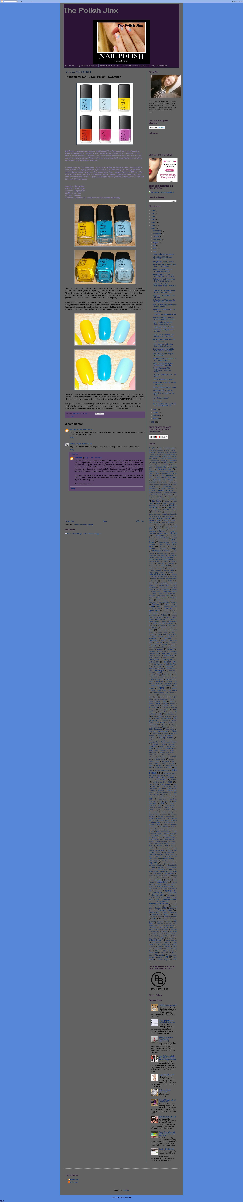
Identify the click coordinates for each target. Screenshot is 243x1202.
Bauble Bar (153, 482)
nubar (169, 795)
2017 (153, 213)
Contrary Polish (154, 561)
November (157, 234)
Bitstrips (167, 501)
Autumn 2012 (161, 467)
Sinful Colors (167, 875)
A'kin (160, 448)
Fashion (164, 615)
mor (173, 761)
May (155, 251)
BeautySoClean (153, 488)
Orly (159, 805)
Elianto (151, 598)
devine (163, 581)
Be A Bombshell (156, 484)
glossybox (155, 645)
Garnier (151, 634)
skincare (158, 880)
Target (160, 916)
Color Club (164, 555)
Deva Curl (154, 581)
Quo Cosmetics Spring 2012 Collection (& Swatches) (163, 350)
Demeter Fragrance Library (159, 576)
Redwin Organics (161, 841)
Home (105, 521)
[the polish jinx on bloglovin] (157, 128)
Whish (157, 951)
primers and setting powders (166, 831)
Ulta (162, 938)
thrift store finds (166, 927)
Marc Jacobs (153, 742)
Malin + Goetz (153, 740)
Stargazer (158, 897)
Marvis (164, 744)
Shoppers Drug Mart (169, 871)
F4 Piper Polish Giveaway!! (164, 1091)
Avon (150, 473)
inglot (159, 673)
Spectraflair (158, 891)
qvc (161, 837)
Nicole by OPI (172, 788)
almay (153, 454)
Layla (170, 712)
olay (171, 801)
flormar (172, 619)
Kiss (161, 697)
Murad (171, 763)
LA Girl (172, 703)
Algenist (152, 452)
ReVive (151, 846)
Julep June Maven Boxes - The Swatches (164, 310)
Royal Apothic (170, 854)
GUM (152, 649)
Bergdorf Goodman (155, 492)
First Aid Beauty (161, 619)
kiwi (170, 697)
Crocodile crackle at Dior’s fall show (164, 375)
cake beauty (153, 522)
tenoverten (168, 921)
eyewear (166, 611)
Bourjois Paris (156, 512)
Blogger (126, 1190)
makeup (152, 738)
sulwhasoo (158, 906)
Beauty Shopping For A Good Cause (167, 1101)
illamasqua (159, 670)
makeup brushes (166, 738)
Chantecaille (159, 536)
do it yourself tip (161, 583)
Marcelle (156, 744)
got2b (173, 645)
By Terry (166, 520)
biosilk (157, 499)
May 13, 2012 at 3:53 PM (85, 430)
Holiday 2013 (154, 662)
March (156, 412)
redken (151, 841)
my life (158, 765)
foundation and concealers (163, 623)
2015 (153, 219)
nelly (156, 784)
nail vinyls (160, 775)
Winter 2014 (159, 955)
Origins (151, 805)
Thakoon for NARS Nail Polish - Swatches (164, 383)
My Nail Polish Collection (87, 66)
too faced (173, 931)
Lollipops (174, 725)
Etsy (159, 606)
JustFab (153, 690)
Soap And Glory (169, 884)
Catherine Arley (162, 529)
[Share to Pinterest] (103, 414)
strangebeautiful (163, 901)
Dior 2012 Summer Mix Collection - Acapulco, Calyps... (162, 370)
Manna (172, 740)
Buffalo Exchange (154, 514)
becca (163, 488)
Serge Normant (172, 867)
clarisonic (162, 549)
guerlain (162, 647)
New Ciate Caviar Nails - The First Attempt (164, 296)
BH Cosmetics (168, 494)
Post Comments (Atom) (84, 525)
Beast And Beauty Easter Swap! (164, 387)
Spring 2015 (157, 895)
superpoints (155, 914)
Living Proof (153, 725)
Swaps (165, 914)
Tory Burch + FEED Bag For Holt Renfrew (163, 354)
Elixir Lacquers (161, 598)
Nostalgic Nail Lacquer (164, 792)
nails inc (151, 780)
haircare (160, 649)
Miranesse (171, 755)
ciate (160, 544)
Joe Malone (158, 683)
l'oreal (157, 703)
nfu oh (161, 788)
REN (150, 843)
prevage (151, 831)
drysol (161, 593)
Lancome (153, 707)
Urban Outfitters (171, 940)
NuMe (161, 797)
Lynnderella (163, 731)
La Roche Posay (154, 705)
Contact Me (70, 66)
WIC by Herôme (168, 951)
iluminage (172, 670)
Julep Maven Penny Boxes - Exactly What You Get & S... (163, 275)
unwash (171, 938)
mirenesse (152, 757)
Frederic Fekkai (172, 625)
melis (172, 750)
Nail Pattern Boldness (162, 770)
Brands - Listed (169, 512)
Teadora (172, 919)
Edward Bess (153, 596)
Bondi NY (166, 510)
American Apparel (154, 456)
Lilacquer (160, 716)
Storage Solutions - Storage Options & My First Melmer (164, 318)
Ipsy (166, 673)
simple (151, 875)
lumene (172, 727)
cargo (166, 527)
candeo (151, 525)
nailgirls (171, 777)
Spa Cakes (163, 888)
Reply (72, 437)
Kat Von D (173, 690)
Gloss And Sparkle (171, 642)
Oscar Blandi (170, 805)
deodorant (173, 576)
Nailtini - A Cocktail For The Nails (163, 394)
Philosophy (155, 822)
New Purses (157, 401)
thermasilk (152, 927)
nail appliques (158, 767)
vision (153, 946)
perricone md (160, 818)
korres (172, 701)
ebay (166, 593)
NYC (173, 797)
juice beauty (166, 685)
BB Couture (162, 482)
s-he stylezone (166, 856)
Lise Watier (160, 723)
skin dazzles (155, 878)
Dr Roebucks (165, 589)
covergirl (171, 564)
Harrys (158, 655)
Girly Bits (170, 636)
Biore (150, 499)
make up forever (165, 735)
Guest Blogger (172, 647)
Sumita (166, 906)
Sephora (153, 863)
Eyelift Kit (156, 608)
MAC (174, 731)
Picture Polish (154, 824)
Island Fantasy (155, 675)
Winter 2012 (165, 953)
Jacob (161, 677)
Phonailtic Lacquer (169, 822)
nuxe (167, 797)
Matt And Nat (170, 746)
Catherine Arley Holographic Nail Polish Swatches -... (164, 280)
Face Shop (166, 613)
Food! (164, 621)
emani (172, 600)
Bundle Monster (156, 516)
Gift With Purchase (170, 634)
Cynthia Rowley (172, 568)
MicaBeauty (152, 752)
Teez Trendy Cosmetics (156, 921)
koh (164, 701)
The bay (160, 923)
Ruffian (151, 856)
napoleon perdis (158, 782)
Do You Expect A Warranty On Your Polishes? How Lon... (164, 301)
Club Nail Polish (162, 553)
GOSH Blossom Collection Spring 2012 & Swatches (163, 345)
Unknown (78, 458)
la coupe (165, 703)
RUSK (158, 856)
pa (162, 810)
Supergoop (173, 912)
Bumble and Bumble (169, 514)
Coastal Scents (153, 555)
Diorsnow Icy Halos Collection (164, 314)
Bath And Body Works (163, 480)
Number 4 (154, 797)
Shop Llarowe (153, 871)
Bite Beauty (156, 501)
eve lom (166, 606)
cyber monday (160, 568)
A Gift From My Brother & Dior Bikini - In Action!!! (164, 265)
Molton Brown (154, 761)
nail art (168, 767)
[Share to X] (100, 414)
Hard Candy (166, 653)
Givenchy (167, 638)
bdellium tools (172, 482)
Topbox (154, 934)
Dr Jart (157, 589)
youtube (159, 957)
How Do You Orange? (161, 398)
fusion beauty (162, 632)
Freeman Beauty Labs (167, 628)
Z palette (159, 959)
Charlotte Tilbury (163, 538)
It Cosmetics (166, 675)
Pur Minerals (155, 835)
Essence (155, 604)
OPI (162, 803)
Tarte (153, 919)
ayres (157, 473)
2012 (153, 228)
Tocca (157, 929)
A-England (152, 448)
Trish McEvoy (155, 936)
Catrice (162, 531)
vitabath (159, 946)
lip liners (157, 718)
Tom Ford (174, 929)
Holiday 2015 (158, 664)
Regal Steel (171, 841)
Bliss (158, 503)
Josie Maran (155, 685)
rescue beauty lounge (161, 844)
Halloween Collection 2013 (157, 651)
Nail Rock (152, 775)
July (154, 246)
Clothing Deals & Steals (161, 551)
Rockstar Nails (163, 848)
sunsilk (165, 912)
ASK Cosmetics (168, 463)
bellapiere (152, 490)
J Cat (175, 675)
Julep (161, 687)
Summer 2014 (165, 910)
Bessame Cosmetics (170, 492)
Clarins (152, 549)
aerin (167, 450)
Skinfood (168, 880)
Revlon (159, 846)
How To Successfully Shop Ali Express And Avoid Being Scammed (167, 1058)
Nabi (150, 767)
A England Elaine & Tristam (163, 262)
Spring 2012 (171, 890)
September (157, 240)
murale (151, 765)
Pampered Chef (154, 814)
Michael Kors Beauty (167, 752)
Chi (159, 540)
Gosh (164, 645)
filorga (167, 617)
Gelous (159, 634)
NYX (150, 799)
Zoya (166, 959)
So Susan (158, 884)
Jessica (151, 681)
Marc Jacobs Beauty (169, 742)
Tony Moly (164, 931)
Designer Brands (171, 578)
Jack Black (154, 677)
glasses (163, 640)
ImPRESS (152, 673)
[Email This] (96, 414)
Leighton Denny (171, 714)
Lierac (153, 716)
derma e (153, 578)
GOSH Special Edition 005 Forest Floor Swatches (162, 323)
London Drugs (155, 727)
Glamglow (153, 640)
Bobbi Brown (171, 508)
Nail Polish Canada (169, 773)
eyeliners (168, 608)
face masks (153, 613)
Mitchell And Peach (163, 757)
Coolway (165, 561)
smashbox (162, 882)
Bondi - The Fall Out (166, 1149)
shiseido (161, 869)
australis (165, 465)
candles (159, 525)
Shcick (153, 869)
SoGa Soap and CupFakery (165, 886)
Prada (172, 826)
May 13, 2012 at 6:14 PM (93, 458)
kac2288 (73, 430)
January (156, 418)
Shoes (171, 869)
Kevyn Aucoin (169, 695)
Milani (163, 755)
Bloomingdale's (154, 505)
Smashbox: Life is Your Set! (163, 390)
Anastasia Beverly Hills (168, 458)
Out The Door (169, 807)
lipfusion (165, 720)
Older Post (140, 521)
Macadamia (156, 733)
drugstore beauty (170, 591)
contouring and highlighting (161, 559)
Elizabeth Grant (162, 600)
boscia (174, 510)
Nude (175, 795)
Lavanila (163, 712)
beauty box (166, 484)
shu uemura (169, 873)
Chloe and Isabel (164, 542)
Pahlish (168, 810)
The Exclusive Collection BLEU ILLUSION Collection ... (164, 359)
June (155, 248)
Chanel (173, 533)
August (156, 243)
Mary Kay (171, 744)
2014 (153, 222)
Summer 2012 (160, 908)
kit (165, 697)
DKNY (151, 583)
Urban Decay (155, 940)
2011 (153, 422)
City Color (162, 546)
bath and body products (167, 478)
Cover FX (160, 564)
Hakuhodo (170, 649)
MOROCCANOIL (154, 763)
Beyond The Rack (156, 494)
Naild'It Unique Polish (157, 777)
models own (159, 759)
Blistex (165, 503)
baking (157, 475)
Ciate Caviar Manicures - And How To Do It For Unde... (164, 291)
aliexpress (161, 452)
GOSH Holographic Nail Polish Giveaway (167, 1021)
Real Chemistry (154, 839)
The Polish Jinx (91, 10)
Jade (166, 677)
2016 (153, 216)
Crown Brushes (154, 566)
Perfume (151, 818)
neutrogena (167, 786)
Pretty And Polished (167, 829)
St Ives (170, 895)
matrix (161, 746)
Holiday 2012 (168, 660)
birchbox (173, 499)
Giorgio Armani (157, 636)
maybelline (169, 748)
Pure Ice (164, 835)
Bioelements (171, 497)
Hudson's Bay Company (156, 668)
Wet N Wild (158, 949)
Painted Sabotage (167, 812)
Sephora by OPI (168, 863)
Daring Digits (169, 570)
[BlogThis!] (98, 414)
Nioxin (153, 790)
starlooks (166, 897)
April (155, 409)
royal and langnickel (156, 854)
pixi (165, 824)
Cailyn (173, 520)
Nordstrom (161, 790)
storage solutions (170, 899)
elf (174, 596)
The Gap (169, 923)
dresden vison (155, 591)
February (156, 415)
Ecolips (172, 593)
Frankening (161, 625)
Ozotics (151, 810)
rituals (151, 848)
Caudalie (152, 533)
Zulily (175, 959)
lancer (172, 705)
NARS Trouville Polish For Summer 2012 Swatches (163, 364)
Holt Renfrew (171, 664)
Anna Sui (164, 461)
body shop (156, 510)
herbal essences (154, 657)
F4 (173, 611)
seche (172, 861)
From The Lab (162, 630)
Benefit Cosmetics (165, 490)
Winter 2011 (153, 953)
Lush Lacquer (170, 729)
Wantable (167, 946)
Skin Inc (164, 878)
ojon (165, 801)
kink (156, 697)
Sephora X (161, 867)
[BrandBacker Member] (158, 990)
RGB (166, 846)
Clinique (173, 549)
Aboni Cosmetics (169, 448)
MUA (163, 763)
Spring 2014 (172, 893)
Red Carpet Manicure (167, 839)
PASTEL (160, 816)
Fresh (151, 630)
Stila (157, 899)
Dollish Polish (164, 585)
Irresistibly (173, 673)
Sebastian (165, 861)
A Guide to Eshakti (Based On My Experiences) (166, 1039)
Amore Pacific (166, 456)
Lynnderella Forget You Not (163, 327)
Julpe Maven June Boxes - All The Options (164, 340)
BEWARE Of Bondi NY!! (167, 1117)
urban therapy (156, 942)
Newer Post (70, 521)
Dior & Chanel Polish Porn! (163, 379)
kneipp (172, 699)
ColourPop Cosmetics (165, 557)
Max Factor (159, 748)
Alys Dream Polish (169, 454)
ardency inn (155, 463)
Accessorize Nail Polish (156, 450)
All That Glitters (171, 452)
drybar (154, 593)
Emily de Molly (164, 602)
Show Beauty (157, 873)
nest (175, 784)
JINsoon (169, 681)
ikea (150, 670)
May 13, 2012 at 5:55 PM (84, 444)
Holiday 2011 (154, 660)
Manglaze (164, 740)
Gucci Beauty (153, 647)
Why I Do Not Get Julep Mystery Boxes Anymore (164, 306)
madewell (165, 733)
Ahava (173, 450)
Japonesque (173, 677)
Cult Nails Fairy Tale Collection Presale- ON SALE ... (164, 285)
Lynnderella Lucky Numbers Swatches (163, 331)
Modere (171, 759)
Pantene (164, 814)
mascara (152, 746)
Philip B (174, 820)
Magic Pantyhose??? (166, 1075)
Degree (174, 574)
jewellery (159, 681)
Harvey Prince (169, 655)
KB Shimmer (170, 692)
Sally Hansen (153, 861)
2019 (153, 210)
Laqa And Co (166, 707)
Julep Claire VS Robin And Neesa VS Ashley (162, 258)
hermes (165, 657)
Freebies (154, 628)
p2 (158, 810)
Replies (75, 454)
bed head (171, 488)
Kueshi (151, 703)
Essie (167, 604)
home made (157, 666)
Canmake (159, 527)
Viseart (174, 944)
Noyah (163, 795)
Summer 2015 (154, 912)
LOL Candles (164, 725)
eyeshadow (154, 610)
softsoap (151, 886)
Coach (172, 553)
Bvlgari (159, 520)
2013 (153, 225)
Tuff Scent (166, 936)
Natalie (72, 444)
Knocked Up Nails (154, 701)
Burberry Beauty (169, 516)
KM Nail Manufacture (161, 699)
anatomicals (155, 460)
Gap (172, 632)
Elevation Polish (164, 596)
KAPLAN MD (162, 690)
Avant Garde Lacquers (167, 471)
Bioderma (160, 497)
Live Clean (171, 722)
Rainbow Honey (169, 837)
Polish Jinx (74, 1179)
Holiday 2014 (170, 662)
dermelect (161, 578)
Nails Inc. (161, 780)
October (156, 237)
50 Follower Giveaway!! (167, 1005)
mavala (151, 748)
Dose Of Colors (163, 587)
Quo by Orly (153, 837)
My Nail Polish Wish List (109, 66)
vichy (157, 944)
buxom (151, 520)
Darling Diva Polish (156, 572)
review (173, 843)
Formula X (172, 621)
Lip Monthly (166, 718)
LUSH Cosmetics (155, 729)
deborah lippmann (158, 574)
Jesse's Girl (170, 679)
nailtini (174, 780)
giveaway (152, 638)
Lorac (164, 727)
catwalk (172, 531)
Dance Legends (156, 570)
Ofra (160, 801)
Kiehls (151, 697)
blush (164, 505)
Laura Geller (163, 710)
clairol (172, 546)
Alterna (159, 454)
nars (72, 416)
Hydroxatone (170, 668)
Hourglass (169, 666)
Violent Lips (166, 944)
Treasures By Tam (171, 934)
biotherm (164, 499)
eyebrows (174, 606)
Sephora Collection (156, 865)
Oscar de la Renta (155, 807)
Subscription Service (158, 903)
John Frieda (168, 683)
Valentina (167, 942)
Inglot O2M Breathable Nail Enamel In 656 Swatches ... (163, 335)
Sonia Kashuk (153, 888)
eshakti (174, 602)
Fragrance (152, 625)
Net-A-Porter (155, 786)
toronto (161, 934)
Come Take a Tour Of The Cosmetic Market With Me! (167, 1134)
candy (167, 525)
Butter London (165, 518)
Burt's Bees (152, 518)
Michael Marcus (154, 755)
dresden (174, 589)
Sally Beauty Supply (166, 858)
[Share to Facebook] (101, 414)
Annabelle (173, 461)
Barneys (151, 478)
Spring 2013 (158, 893)
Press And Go (153, 829)
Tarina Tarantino (170, 917)
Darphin (170, 572)
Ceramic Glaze (162, 533)
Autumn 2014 (164, 469)
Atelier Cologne (154, 465)
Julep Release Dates (159, 66)
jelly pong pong (157, 679)
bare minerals (167, 476)
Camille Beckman (168, 522)
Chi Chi (165, 540)
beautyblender (167, 486)
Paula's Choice (170, 816)
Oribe (172, 803)
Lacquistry (165, 705)
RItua (172, 846)
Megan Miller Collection (157, 750)
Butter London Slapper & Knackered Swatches (162, 270)
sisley (175, 875)
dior (170, 581)
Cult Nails (165, 566)
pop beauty (164, 827)
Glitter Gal (158, 643)
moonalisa (165, 761)
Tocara (151, 929)
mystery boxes (169, 765)
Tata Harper (164, 919)
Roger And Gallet (169, 852)
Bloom (172, 503)
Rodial (159, 852)
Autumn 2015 (153, 471)
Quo (171, 835)
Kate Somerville (158, 693)
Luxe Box (152, 731)
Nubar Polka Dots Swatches (163, 254)
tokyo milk (164, 929)
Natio (150, 784)
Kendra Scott (153, 695)
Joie (175, 683)
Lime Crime (168, 716)
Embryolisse (153, 602)
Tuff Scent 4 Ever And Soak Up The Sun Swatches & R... (164, 405)
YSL (166, 957)
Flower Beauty (154, 621)
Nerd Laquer (165, 784)
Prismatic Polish (156, 833)
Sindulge (158, 875)
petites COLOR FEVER (161, 820)
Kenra (161, 695)
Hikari (172, 657)
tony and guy (155, 931)
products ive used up (170, 833)
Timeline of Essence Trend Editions (135, 66)
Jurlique (174, 688)
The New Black (168, 925)
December (157, 231)
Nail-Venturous (170, 775)
